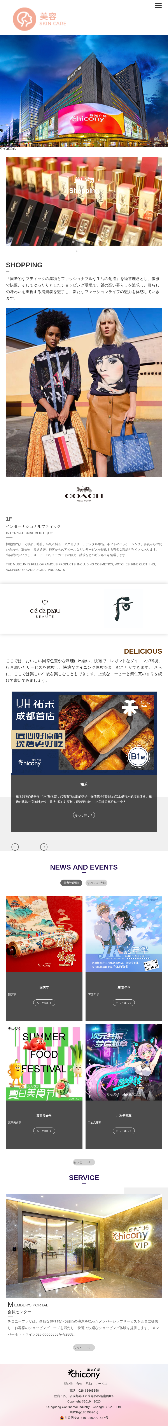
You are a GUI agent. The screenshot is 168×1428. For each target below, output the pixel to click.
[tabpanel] (84, 201)
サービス (101, 1383)
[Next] (44, 847)
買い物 (68, 1383)
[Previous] (15, 847)
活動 (89, 1383)
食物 (79, 1383)
